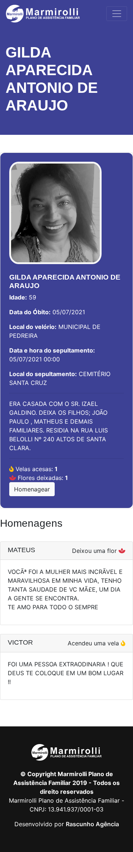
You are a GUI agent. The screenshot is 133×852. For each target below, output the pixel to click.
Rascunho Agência (92, 824)
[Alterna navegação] (116, 13)
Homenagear (32, 489)
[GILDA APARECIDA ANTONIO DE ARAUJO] (55, 216)
